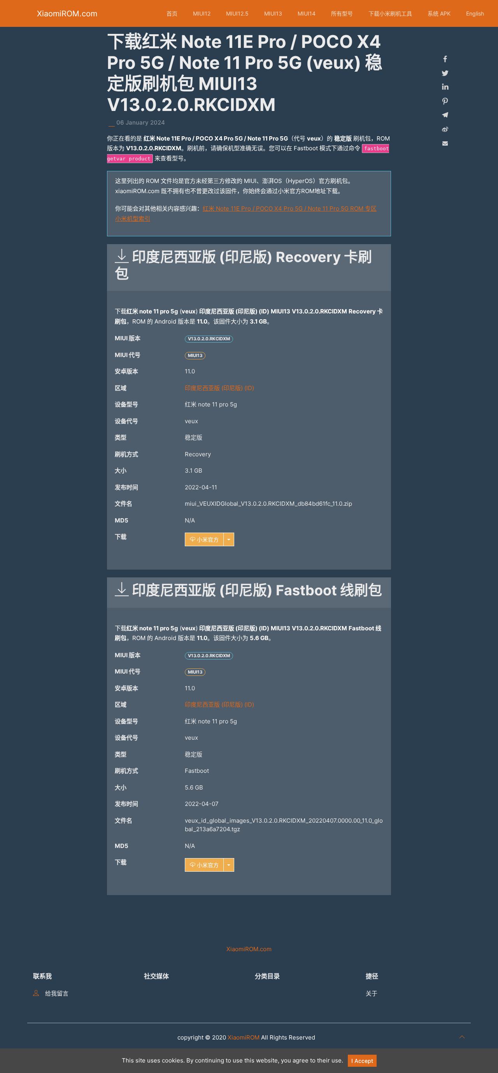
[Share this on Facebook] (445, 59)
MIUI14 (307, 13)
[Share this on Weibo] (445, 129)
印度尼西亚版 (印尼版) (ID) (219, 388)
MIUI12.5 (237, 13)
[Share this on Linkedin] (445, 87)
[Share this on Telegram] (445, 115)
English (475, 13)
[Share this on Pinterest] (445, 101)
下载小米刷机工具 (390, 13)
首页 (172, 13)
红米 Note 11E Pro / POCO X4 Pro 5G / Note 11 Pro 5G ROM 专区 (290, 208)
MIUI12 (201, 13)
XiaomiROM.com (67, 13)
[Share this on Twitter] (445, 73)
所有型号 (342, 13)
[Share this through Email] (445, 143)
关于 (371, 993)
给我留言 (56, 993)
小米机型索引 (132, 218)
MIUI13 (273, 13)
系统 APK (439, 13)
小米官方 (207, 539)
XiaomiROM (244, 1037)
